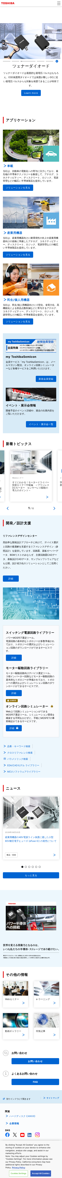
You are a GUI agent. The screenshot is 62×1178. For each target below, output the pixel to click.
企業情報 (14, 1123)
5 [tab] (36, 867)
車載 (10, 166)
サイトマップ (53, 1098)
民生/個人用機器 (18, 300)
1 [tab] (22, 867)
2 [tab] (26, 867)
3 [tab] (29, 867)
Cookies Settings (18, 1173)
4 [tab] (33, 867)
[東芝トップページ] (8, 3)
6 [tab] (40, 867)
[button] (59, 3)
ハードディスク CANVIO (22, 1116)
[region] (31, 1159)
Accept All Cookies (40, 1173)
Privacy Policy (18, 1167)
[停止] (57, 61)
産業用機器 (14, 233)
